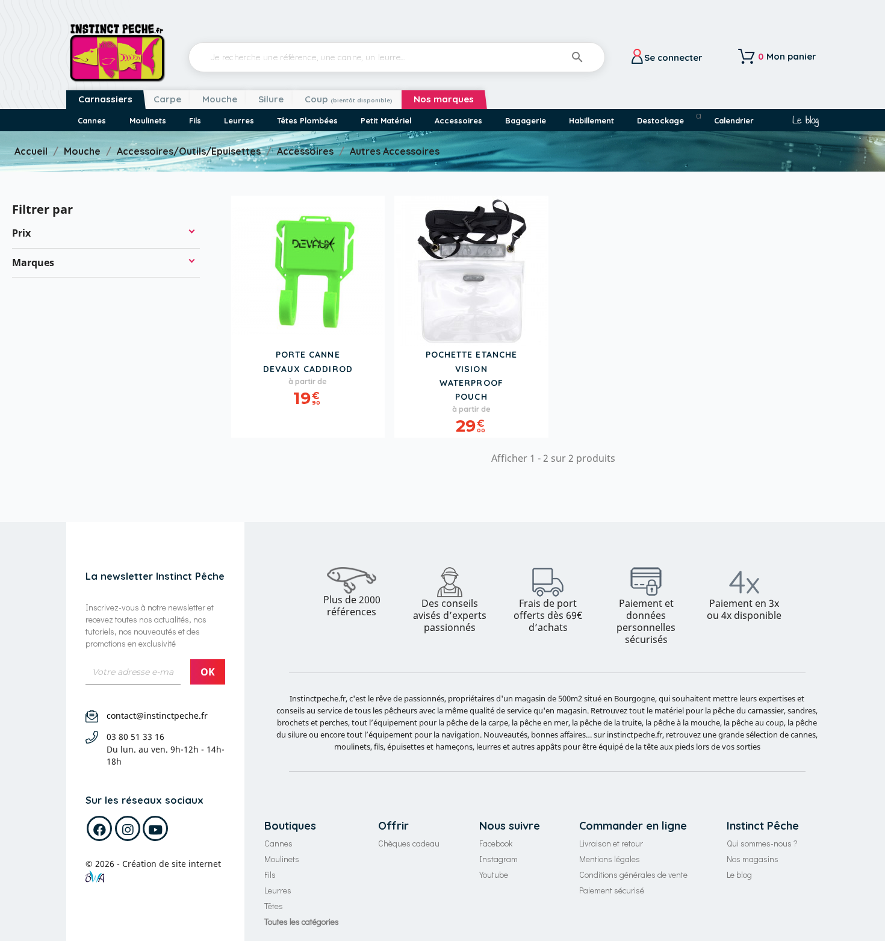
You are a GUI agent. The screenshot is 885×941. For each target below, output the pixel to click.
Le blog (805, 120)
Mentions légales (609, 859)
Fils (270, 874)
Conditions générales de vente (633, 874)
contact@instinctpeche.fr (157, 715)
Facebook (495, 843)
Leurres (277, 890)
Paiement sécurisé (611, 890)
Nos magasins (752, 859)
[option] (352, 592)
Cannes (278, 843)
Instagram (498, 859)
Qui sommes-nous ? (762, 843)
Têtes (273, 905)
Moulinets (281, 859)
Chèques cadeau (408, 843)
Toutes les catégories (301, 921)
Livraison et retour (611, 843)
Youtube (493, 874)
